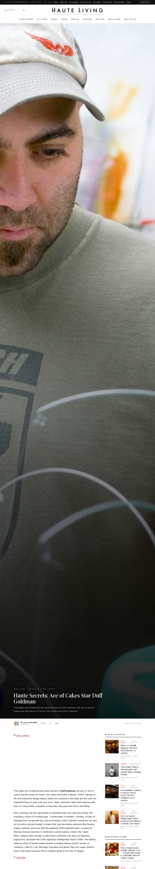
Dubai (129, 2)
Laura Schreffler (30, 722)
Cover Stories (26, 19)
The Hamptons (119, 2)
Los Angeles (74, 2)
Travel (64, 19)
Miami (56, 2)
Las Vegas (97, 2)
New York (64, 2)
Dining (54, 19)
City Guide (42, 19)
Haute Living (19, 689)
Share (43, 723)
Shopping (87, 19)
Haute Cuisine (48, 689)
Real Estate (130, 19)
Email (57, 723)
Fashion (75, 19)
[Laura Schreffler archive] (16, 723)
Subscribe (145, 2)
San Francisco (85, 2)
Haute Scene (114, 19)
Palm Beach (107, 2)
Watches (100, 19)
